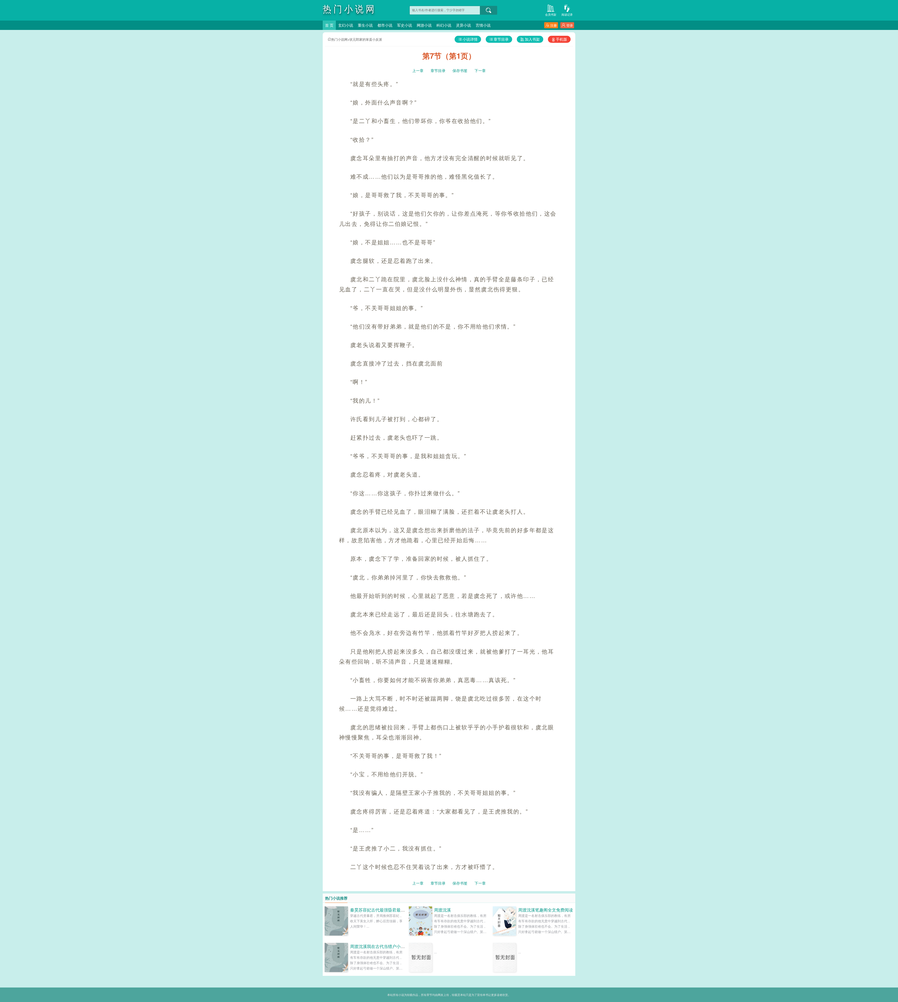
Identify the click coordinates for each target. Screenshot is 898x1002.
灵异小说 (463, 25)
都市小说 (384, 25)
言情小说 (483, 25)
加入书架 (532, 39)
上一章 (418, 70)
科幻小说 (443, 25)
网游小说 (424, 25)
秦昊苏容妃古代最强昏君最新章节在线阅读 (390, 910)
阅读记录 (567, 14)
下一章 (480, 70)
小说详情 (470, 39)
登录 (569, 25)
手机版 (561, 39)
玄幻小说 (345, 25)
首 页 (329, 25)
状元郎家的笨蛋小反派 (365, 39)
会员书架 (550, 14)
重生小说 (365, 25)
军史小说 (404, 25)
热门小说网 (339, 39)
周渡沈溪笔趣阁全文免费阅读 (545, 910)
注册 (553, 25)
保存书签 (460, 70)
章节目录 (501, 39)
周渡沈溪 (442, 910)
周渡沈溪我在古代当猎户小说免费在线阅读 (390, 946)
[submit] (488, 10)
